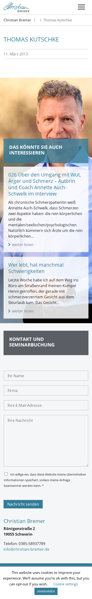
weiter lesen (22, 244)
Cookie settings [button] (65, 584)
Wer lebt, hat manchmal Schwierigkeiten (35, 267)
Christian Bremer (17, 20)
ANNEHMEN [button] (46, 591)
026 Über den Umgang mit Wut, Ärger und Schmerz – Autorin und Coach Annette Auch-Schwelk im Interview (44, 184)
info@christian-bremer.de (26, 549)
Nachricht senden (23, 504)
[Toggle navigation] (81, 7)
